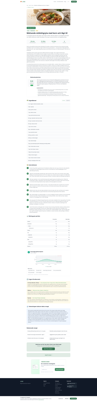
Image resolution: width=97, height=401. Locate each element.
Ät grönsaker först (31, 270)
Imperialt (68, 100)
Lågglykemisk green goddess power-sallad (58, 334)
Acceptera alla (73, 398)
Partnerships (57, 392)
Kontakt (56, 385)
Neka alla (66, 398)
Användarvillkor (57, 388)
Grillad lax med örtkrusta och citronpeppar (36, 338)
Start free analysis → (48, 348)
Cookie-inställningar (58, 390)
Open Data (57, 391)
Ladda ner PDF (32, 27)
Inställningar (61, 398)
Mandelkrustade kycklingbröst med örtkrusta (58, 331)
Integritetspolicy (58, 387)
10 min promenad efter (57, 270)
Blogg (65, 1)
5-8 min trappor (38, 272)
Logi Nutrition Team (58, 384)
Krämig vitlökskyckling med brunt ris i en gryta (36, 331)
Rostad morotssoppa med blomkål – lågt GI (36, 334)
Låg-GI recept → (48, 355)
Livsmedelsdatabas (60, 1)
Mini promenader (31, 272)
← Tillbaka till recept (30, 7)
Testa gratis (74, 1)
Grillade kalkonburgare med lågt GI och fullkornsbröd (57, 339)
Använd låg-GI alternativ (47, 270)
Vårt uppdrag (57, 383)
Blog (44, 385)
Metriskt (63, 100)
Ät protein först (38, 270)
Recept (55, 1)
